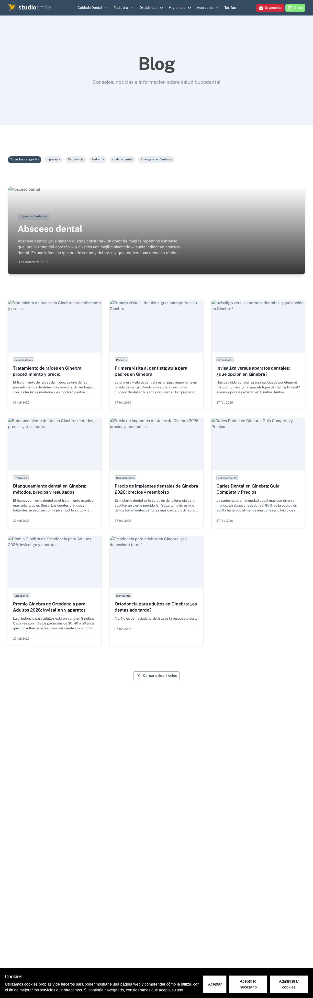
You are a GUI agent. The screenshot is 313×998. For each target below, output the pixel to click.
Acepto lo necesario (248, 984)
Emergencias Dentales (156, 159)
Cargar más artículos (160, 675)
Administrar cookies (289, 984)
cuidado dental (122, 159)
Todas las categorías (24, 159)
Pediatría (97, 159)
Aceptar (215, 984)
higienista (53, 159)
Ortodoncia (76, 159)
